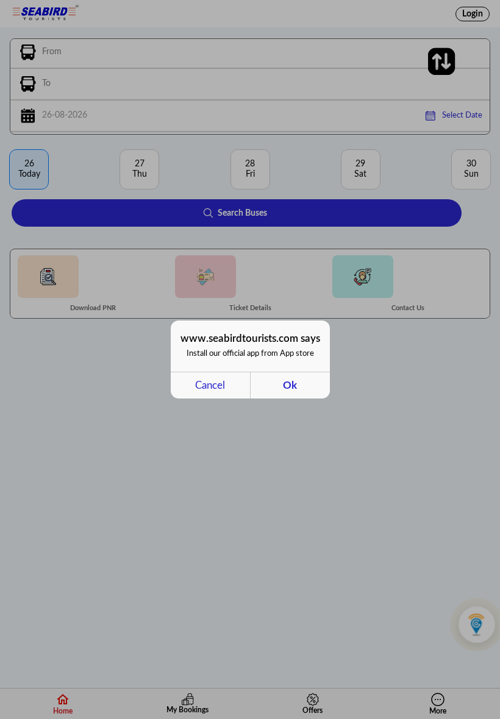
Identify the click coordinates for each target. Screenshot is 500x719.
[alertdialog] (250, 359)
